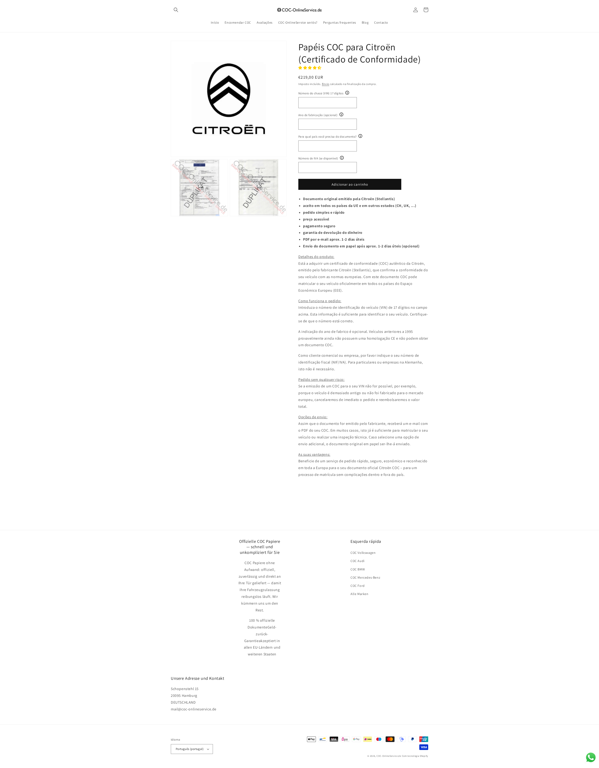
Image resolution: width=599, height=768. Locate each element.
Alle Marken (360, 594)
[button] (176, 10)
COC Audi (358, 561)
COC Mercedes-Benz (365, 577)
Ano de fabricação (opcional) (317, 115)
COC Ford (358, 586)
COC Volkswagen (363, 553)
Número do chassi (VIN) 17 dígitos (320, 93)
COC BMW (358, 569)
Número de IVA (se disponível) (318, 158)
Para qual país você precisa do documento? (327, 137)
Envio (325, 84)
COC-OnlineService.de (388, 755)
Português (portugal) (190, 749)
